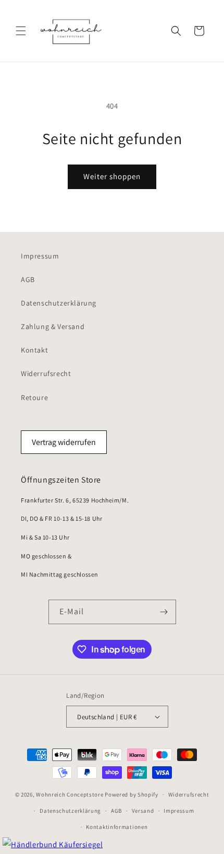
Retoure (34, 397)
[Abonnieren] (164, 612)
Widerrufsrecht (46, 373)
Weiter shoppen (112, 176)
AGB (28, 279)
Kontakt (34, 350)
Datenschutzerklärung (58, 303)
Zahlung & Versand (52, 326)
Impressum (40, 256)
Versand (143, 810)
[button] (20, 30)
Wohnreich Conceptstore (69, 794)
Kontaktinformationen (116, 826)
